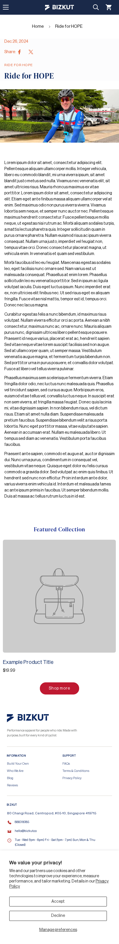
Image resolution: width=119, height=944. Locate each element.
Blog (10, 778)
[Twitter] (30, 52)
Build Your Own (18, 763)
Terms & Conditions (75, 770)
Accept (58, 902)
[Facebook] (19, 52)
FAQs (66, 763)
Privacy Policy (71, 778)
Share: (10, 52)
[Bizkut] (59, 7)
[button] (109, 7)
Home (38, 26)
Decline (58, 916)
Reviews (12, 785)
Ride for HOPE (69, 26)
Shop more (59, 688)
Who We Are (15, 770)
